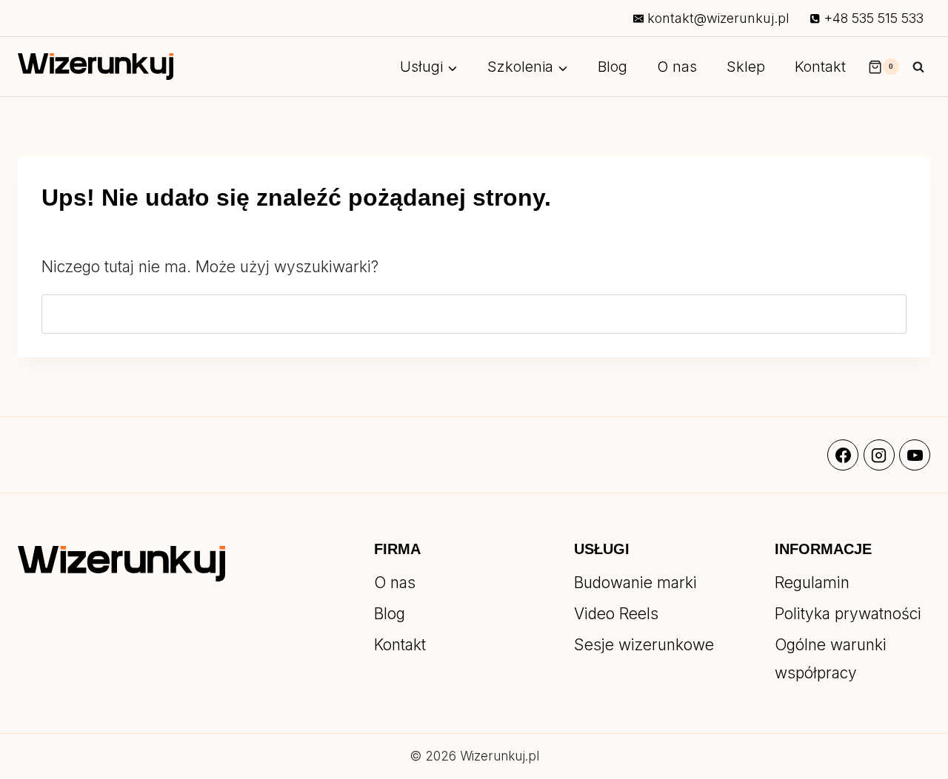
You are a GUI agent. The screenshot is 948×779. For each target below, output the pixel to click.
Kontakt (820, 66)
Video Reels (616, 613)
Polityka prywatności (848, 613)
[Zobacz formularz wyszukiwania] (918, 66)
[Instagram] (879, 455)
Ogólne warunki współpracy (831, 658)
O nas (677, 66)
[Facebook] (842, 455)
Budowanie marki (635, 582)
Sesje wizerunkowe (644, 644)
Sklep (746, 66)
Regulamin (812, 582)
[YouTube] (914, 455)
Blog (612, 66)
